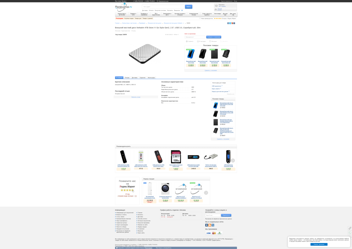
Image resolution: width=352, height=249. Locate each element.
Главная (117, 23)
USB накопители (217, 86)
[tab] (119, 77)
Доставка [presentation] (134, 77)
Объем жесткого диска (167, 91)
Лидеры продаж (142, 227)
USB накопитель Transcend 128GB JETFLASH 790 (228, 166)
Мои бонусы (159, 248)
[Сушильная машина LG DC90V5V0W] (165, 188)
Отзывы (133, 31)
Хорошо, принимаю (319, 244)
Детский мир (225, 14)
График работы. (216, 240)
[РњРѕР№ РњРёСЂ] (234, 23)
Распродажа (119, 18)
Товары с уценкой (147, 18)
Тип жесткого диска (166, 87)
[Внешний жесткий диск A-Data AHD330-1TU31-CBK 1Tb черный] (203, 54)
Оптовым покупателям (144, 220)
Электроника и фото (167, 14)
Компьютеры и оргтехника (122, 14)
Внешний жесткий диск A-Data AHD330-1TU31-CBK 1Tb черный (226, 113)
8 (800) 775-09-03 (150, 1)
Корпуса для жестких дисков (221, 91)
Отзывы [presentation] (127, 77)
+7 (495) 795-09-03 (138, 1)
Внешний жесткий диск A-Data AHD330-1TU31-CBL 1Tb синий (226, 104)
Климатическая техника (193, 14)
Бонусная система (160, 10)
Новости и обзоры (121, 227)
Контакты (170, 10)
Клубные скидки (128, 18)
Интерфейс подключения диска (170, 97)
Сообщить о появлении (213, 37)
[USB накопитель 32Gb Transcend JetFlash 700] (123, 157)
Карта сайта (141, 233)
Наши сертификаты (121, 220)
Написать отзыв (135, 97)
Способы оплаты (142, 218)
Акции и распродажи (122, 224)
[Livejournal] (212, 225)
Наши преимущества (207, 18)
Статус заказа (120, 216)
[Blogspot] (209, 225)
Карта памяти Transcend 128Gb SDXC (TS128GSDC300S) (175, 166)
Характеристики (125, 31)
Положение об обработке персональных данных (123, 231)
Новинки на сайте (142, 224)
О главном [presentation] (119, 77)
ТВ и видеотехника (156, 14)
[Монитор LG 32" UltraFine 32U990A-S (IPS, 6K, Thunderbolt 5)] (180, 188)
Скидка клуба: (150, 201)
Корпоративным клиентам (123, 218)
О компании (141, 229)
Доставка (145, 10)
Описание (117, 31)
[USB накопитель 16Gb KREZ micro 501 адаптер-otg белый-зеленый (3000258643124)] (141, 157)
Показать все (230, 94)
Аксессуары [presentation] (151, 77)
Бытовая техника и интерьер (180, 14)
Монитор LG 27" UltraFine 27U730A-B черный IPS (196, 198)
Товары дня (138, 18)
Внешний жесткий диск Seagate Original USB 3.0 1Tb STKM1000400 (226, 121)
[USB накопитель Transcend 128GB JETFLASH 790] (228, 157)
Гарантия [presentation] (142, 77)
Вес (162, 103)
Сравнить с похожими (211, 70)
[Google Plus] (232, 23)
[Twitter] (230, 23)
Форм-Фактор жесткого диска (169, 89)
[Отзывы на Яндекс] (127, 189)
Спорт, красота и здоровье (207, 14)
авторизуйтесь (167, 248)
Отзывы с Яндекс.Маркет (229, 18)
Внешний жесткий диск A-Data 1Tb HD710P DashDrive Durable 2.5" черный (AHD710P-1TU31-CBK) (227, 130)
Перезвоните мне (163, 1)
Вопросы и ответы (121, 214)
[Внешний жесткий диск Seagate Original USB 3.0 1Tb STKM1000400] (215, 122)
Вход (235, 1)
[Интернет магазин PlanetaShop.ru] (124, 7)
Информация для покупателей (124, 212)
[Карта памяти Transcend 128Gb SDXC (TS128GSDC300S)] (176, 157)
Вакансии (177, 10)
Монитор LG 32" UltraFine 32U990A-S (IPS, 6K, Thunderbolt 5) (181, 198)
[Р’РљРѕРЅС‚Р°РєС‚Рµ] (228, 23)
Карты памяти (216, 88)
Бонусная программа (143, 222)
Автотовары (217, 13)
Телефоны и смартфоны (144, 14)
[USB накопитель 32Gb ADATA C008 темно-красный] (158, 157)
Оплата (151, 10)
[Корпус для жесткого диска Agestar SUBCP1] (211, 157)
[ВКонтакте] (206, 225)
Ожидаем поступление (122, 229)
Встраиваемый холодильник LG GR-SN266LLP (149, 198)
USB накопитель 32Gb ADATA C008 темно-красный (158, 166)
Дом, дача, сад (233, 14)
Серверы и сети (133, 14)
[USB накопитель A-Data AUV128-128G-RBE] (193, 157)
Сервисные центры (121, 222)
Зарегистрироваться (226, 1)
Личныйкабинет (220, 9)
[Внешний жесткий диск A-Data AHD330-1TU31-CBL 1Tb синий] (215, 105)
